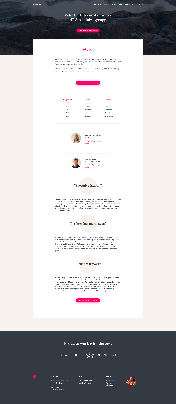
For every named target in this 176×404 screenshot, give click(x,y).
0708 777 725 (89, 164)
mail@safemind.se (85, 383)
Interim (120, 4)
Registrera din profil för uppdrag (88, 83)
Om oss (137, 4)
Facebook (110, 381)
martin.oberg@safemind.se (92, 166)
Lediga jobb (129, 4)
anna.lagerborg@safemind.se (93, 141)
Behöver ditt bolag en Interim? (88, 30)
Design (114, 4)
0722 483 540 (89, 140)
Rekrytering (97, 4)
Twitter (109, 383)
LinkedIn (87, 143)
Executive (106, 4)
